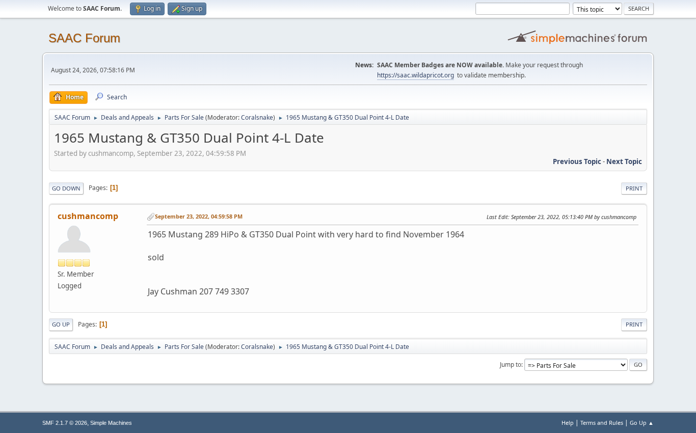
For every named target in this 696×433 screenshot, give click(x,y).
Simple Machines (111, 423)
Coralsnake (257, 117)
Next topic (624, 161)
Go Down (66, 188)
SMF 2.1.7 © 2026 (64, 423)
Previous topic (577, 161)
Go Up (61, 324)
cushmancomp (88, 216)
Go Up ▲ (642, 422)
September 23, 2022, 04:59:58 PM (199, 216)
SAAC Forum (84, 38)
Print (634, 188)
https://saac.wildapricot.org (415, 75)
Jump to (510, 364)
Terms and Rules (601, 422)
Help (567, 422)
